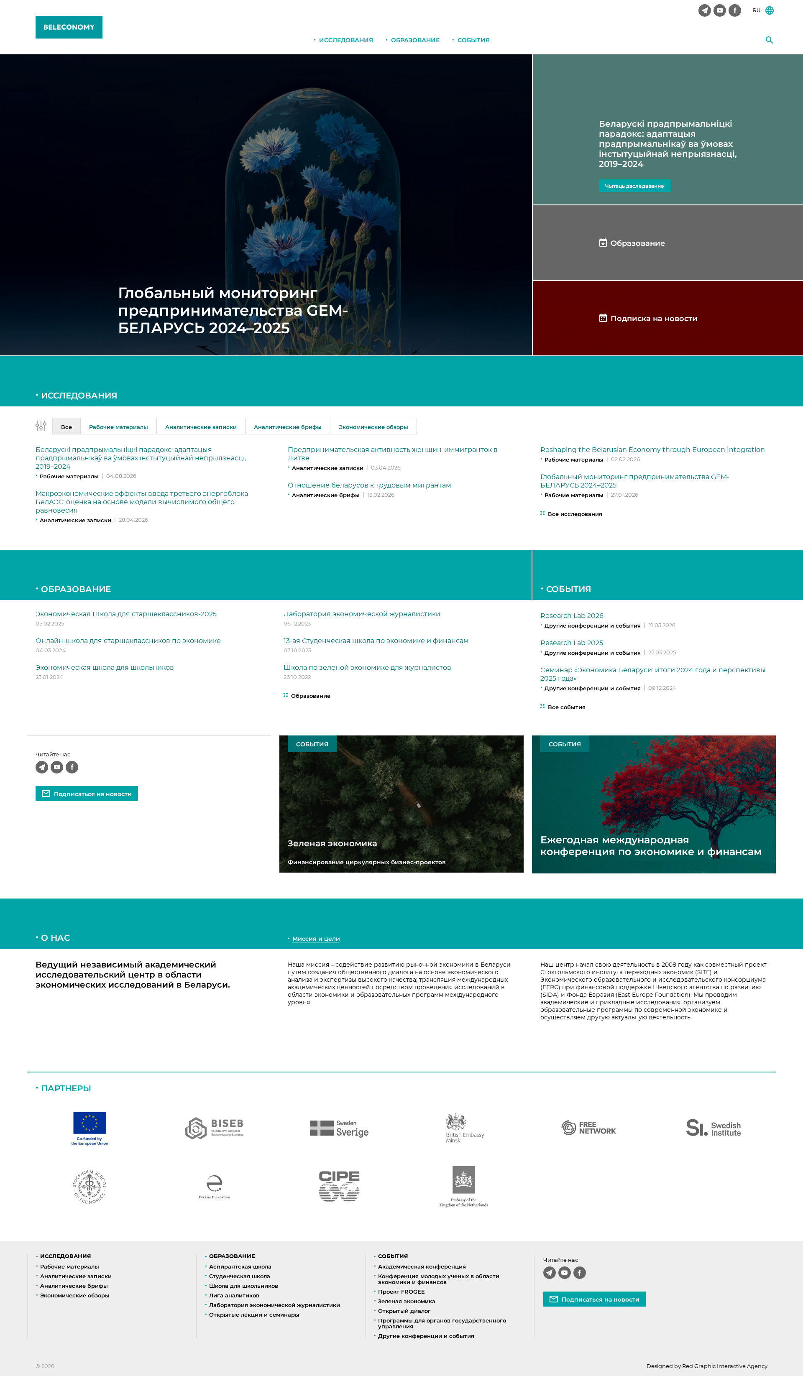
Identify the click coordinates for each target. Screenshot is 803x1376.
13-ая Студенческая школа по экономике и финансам (376, 641)
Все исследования (575, 514)
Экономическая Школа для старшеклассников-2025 (126, 614)
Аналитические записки (75, 520)
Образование (415, 40)
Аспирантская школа (240, 1266)
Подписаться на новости (93, 794)
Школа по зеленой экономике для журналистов (367, 667)
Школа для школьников (243, 1285)
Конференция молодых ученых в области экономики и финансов (438, 1279)
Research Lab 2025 (571, 643)
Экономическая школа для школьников (105, 667)
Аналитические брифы (326, 495)
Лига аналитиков (234, 1295)
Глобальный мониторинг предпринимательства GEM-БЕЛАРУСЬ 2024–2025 (233, 310)
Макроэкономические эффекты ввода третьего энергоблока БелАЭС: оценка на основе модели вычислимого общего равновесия (142, 502)
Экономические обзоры (75, 1295)
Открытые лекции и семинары (254, 1314)
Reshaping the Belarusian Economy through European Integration (652, 450)
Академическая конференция (422, 1266)
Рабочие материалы (69, 476)
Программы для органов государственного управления (442, 1323)
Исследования (346, 40)
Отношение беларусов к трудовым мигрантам (369, 485)
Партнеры (66, 1088)
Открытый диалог (404, 1310)
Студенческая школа (239, 1276)
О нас (55, 938)
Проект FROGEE (401, 1291)
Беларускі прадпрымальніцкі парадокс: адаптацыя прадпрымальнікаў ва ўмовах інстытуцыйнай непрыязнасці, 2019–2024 (141, 458)
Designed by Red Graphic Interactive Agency (707, 1366)
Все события (567, 707)
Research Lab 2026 (572, 616)
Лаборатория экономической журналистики (362, 614)
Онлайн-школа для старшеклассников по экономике (128, 641)
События (474, 40)
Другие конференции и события (593, 625)
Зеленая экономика (406, 1301)
